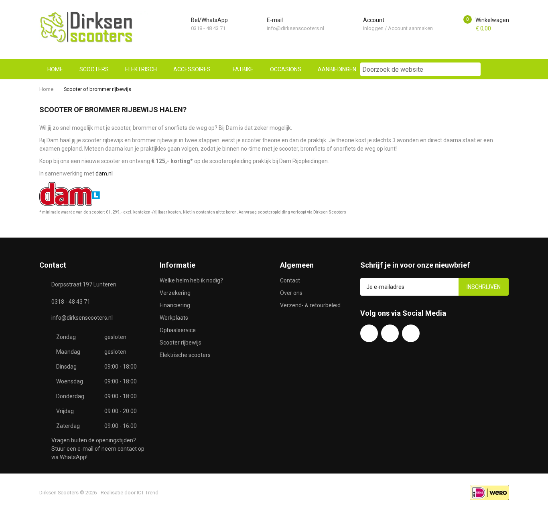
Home (46, 89)
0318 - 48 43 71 (208, 28)
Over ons (291, 293)
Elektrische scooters (185, 355)
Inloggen (373, 28)
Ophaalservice (178, 330)
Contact (290, 280)
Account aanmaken (410, 28)
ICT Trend (147, 493)
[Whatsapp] (390, 333)
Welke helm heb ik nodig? (191, 280)
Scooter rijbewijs (180, 342)
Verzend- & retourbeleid (310, 305)
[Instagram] (411, 333)
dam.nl (104, 173)
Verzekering (175, 293)
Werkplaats (174, 317)
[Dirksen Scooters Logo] (93, 27)
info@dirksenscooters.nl (295, 28)
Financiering (175, 305)
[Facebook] (369, 333)
